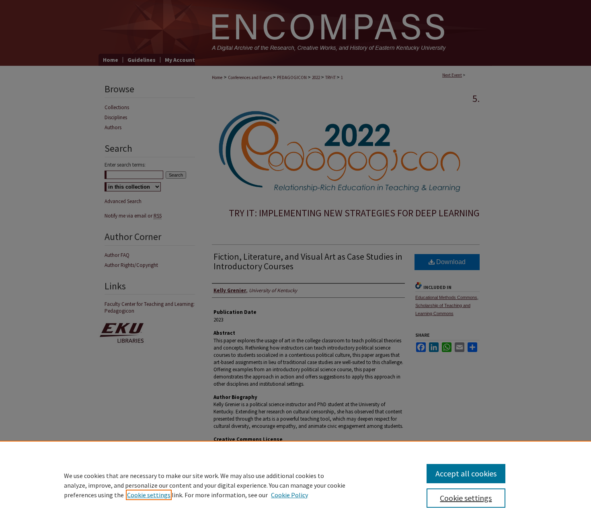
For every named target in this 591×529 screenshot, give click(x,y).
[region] (295, 485)
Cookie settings (148, 495)
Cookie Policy (289, 495)
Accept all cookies (466, 473)
